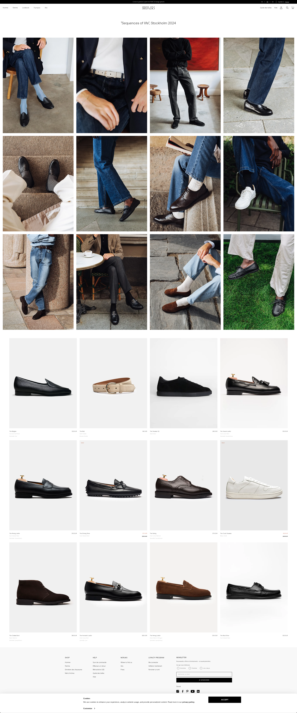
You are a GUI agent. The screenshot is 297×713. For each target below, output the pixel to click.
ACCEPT (224, 700)
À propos (37, 8)
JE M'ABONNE (204, 680)
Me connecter (153, 662)
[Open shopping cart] (292, 7)
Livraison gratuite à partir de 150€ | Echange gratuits (149, 2)
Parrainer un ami (154, 669)
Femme (15, 8)
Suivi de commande (99, 662)
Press (122, 669)
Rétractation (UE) (98, 669)
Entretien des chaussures (73, 669)
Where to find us (126, 662)
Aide (275, 8)
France (287, 2)
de (273, 2)
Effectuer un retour (99, 666)
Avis (46, 8)
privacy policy (188, 702)
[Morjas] (148, 7)
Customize (87, 708)
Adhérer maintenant (155, 666)
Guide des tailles (265, 8)
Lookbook (25, 8)
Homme (5, 8)
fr (267, 2)
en (262, 2)
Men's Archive (69, 673)
